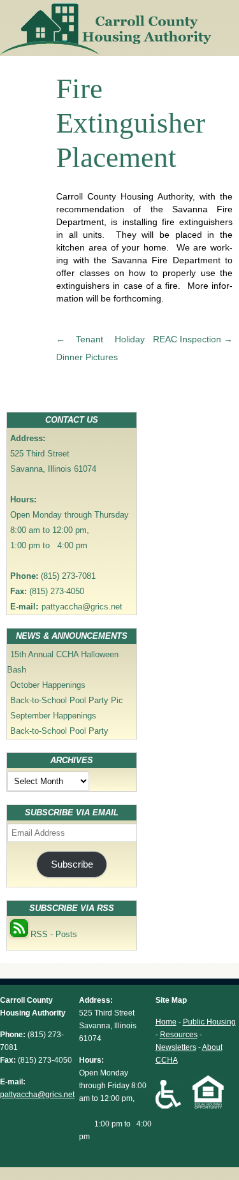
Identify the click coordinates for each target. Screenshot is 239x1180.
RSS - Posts (52, 934)
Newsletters (176, 1047)
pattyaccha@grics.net (81, 606)
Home (166, 1021)
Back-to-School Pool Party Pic (66, 700)
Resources (179, 1034)
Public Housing (209, 1021)
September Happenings (53, 715)
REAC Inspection (193, 339)
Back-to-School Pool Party (59, 731)
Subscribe (72, 864)
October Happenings (47, 685)
